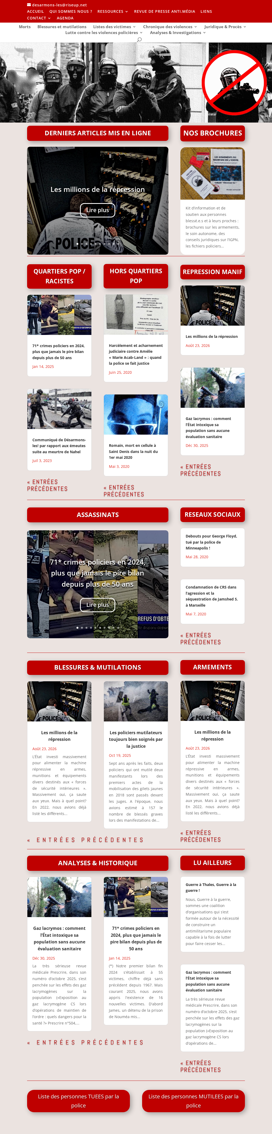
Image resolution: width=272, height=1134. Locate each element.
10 (118, 244)
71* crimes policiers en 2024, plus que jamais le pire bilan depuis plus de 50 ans (58, 351)
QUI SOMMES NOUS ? (70, 12)
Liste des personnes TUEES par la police (78, 1101)
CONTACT (36, 18)
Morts (25, 27)
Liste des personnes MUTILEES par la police (193, 1101)
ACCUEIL (35, 12)
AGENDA (65, 18)
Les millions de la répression (97, 189)
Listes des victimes (112, 27)
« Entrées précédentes (47, 485)
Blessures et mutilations (61, 27)
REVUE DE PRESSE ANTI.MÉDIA (164, 12)
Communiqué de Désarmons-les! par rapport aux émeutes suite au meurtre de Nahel (59, 445)
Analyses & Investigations (175, 33)
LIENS (206, 12)
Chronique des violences (167, 27)
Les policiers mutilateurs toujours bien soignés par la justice (136, 739)
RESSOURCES (110, 12)
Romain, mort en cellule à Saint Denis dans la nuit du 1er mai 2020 (133, 451)
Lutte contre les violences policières (101, 33)
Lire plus (97, 210)
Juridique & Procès (223, 27)
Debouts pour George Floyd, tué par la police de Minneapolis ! (211, 542)
